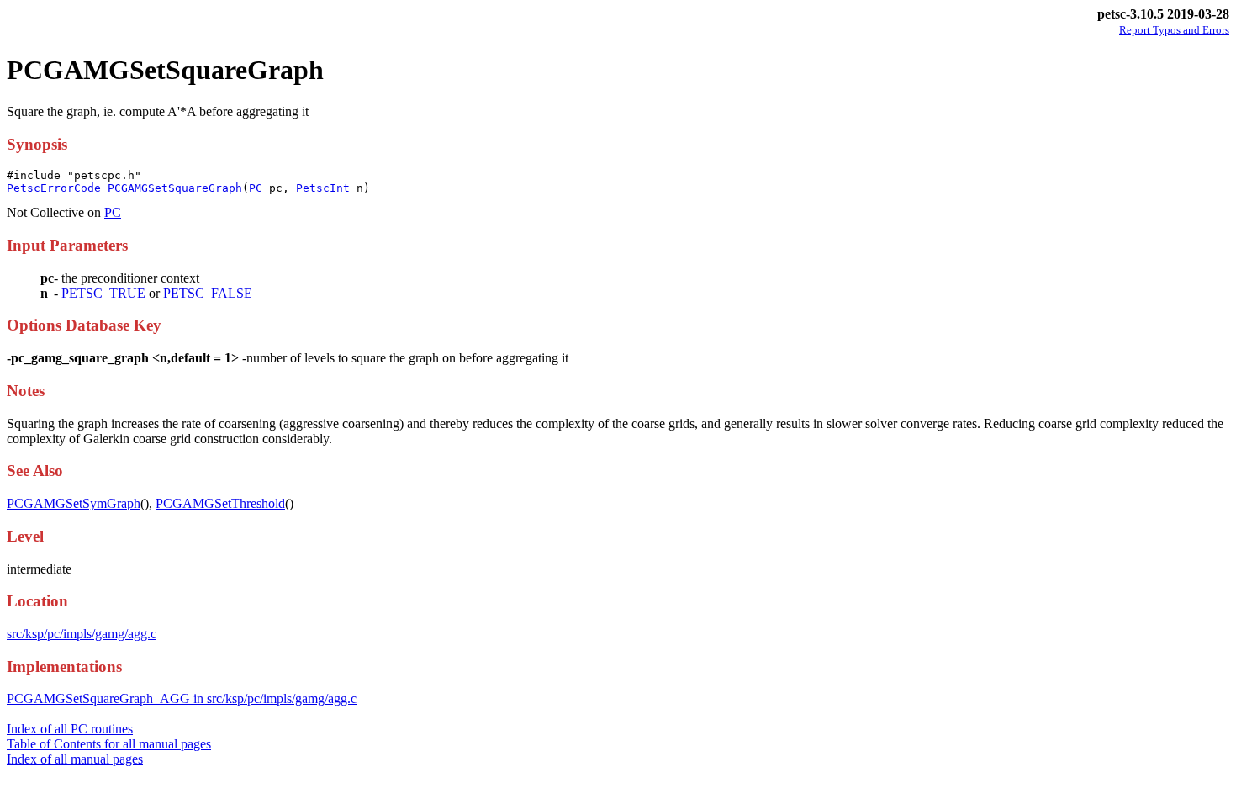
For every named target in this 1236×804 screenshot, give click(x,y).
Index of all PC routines (70, 729)
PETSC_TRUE (103, 293)
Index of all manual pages (75, 759)
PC (255, 188)
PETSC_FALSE (207, 293)
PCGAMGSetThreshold (220, 503)
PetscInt (323, 188)
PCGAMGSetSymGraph (73, 503)
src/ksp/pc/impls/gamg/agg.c (81, 634)
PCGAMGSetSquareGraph (175, 188)
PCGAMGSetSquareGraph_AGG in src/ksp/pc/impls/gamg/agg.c (182, 698)
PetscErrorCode (54, 188)
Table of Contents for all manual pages (109, 744)
